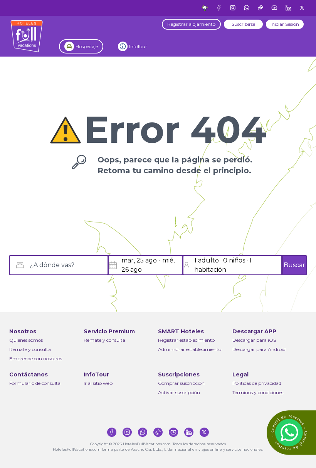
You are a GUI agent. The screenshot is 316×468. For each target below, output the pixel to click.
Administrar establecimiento (189, 349)
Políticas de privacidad (256, 383)
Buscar (294, 265)
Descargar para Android (259, 349)
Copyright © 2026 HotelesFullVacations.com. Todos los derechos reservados (158, 444)
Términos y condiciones (257, 392)
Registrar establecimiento (186, 340)
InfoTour (138, 46)
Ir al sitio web (98, 383)
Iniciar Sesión (285, 24)
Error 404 (175, 129)
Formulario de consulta (35, 383)
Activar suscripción (179, 392)
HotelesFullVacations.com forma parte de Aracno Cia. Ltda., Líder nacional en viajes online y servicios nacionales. (158, 449)
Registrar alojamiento (191, 24)
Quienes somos (26, 340)
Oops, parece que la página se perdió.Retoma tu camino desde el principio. (174, 165)
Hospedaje (87, 46)
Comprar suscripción (181, 383)
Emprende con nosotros (35, 358)
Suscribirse (243, 24)
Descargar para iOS (254, 340)
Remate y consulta (30, 349)
